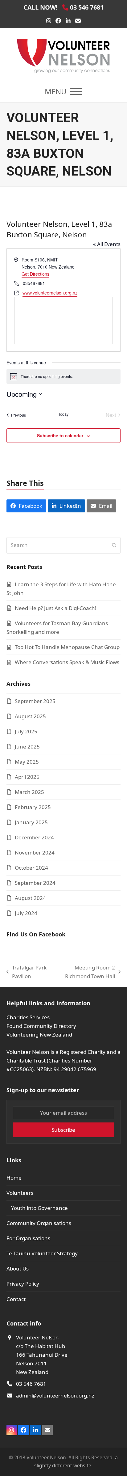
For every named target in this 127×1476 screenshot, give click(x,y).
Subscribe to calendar (60, 435)
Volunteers (19, 1192)
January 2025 (31, 822)
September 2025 (35, 701)
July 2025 (26, 731)
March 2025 (29, 791)
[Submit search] (114, 545)
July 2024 (26, 913)
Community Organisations (38, 1223)
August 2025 (30, 716)
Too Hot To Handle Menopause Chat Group (67, 647)
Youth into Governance (39, 1207)
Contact (16, 1299)
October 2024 (31, 867)
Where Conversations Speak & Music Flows (67, 662)
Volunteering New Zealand (39, 1034)
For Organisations (28, 1238)
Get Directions (35, 274)
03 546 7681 (31, 1383)
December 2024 (34, 837)
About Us (17, 1268)
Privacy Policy (22, 1283)
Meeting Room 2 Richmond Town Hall (84, 972)
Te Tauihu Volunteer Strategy (42, 1253)
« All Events (107, 244)
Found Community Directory (41, 1025)
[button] (63, 91)
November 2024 (35, 852)
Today (63, 414)
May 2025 (27, 761)
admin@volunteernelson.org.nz (55, 1395)
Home (14, 1177)
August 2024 (30, 897)
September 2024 (35, 882)
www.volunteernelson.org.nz (50, 293)
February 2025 (33, 807)
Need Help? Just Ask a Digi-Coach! (55, 608)
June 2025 (27, 746)
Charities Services (28, 1017)
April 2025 (27, 776)
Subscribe (63, 1129)
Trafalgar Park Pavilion (26, 972)
